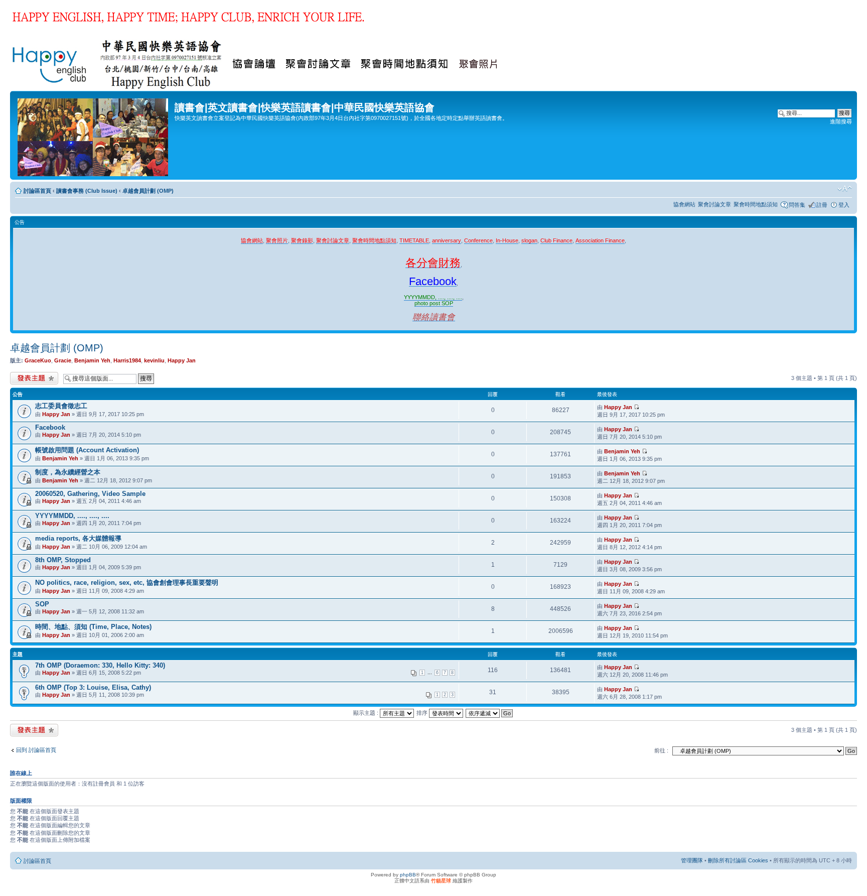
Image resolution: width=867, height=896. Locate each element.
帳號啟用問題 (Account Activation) (87, 450)
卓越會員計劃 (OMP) (148, 191)
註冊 (821, 205)
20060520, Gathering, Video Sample (90, 493)
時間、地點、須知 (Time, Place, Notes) (93, 626)
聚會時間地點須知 (756, 204)
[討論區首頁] (94, 135)
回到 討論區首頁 (36, 750)
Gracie (62, 360)
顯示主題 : (366, 713)
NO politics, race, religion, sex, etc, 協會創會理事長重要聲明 (126, 582)
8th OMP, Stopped (63, 560)
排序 (422, 713)
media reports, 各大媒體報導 (78, 538)
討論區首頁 (37, 191)
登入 (843, 205)
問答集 (797, 205)
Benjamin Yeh (92, 360)
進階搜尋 (841, 121)
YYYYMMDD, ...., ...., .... (72, 516)
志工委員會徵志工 (61, 406)
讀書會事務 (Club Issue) (86, 191)
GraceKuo (38, 360)
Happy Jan (182, 360)
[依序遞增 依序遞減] (490, 713)
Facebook (50, 427)
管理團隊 (692, 860)
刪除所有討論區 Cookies (738, 860)
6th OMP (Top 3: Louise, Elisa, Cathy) (93, 687)
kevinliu (154, 360)
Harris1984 (127, 360)
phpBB (408, 874)
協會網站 (684, 204)
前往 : (661, 750)
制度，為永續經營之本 (67, 472)
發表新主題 (24, 375)
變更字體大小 (844, 188)
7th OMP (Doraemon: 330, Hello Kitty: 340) (100, 665)
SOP (42, 604)
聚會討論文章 (714, 204)
